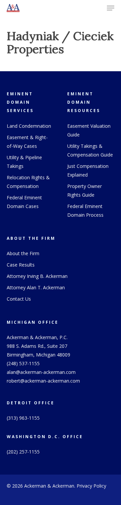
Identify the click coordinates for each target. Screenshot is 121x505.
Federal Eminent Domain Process (85, 210)
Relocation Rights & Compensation (28, 181)
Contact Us (19, 299)
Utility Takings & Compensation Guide (90, 150)
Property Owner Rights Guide (84, 190)
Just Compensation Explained (88, 170)
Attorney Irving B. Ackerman (37, 276)
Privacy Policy (91, 486)
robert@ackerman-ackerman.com (43, 381)
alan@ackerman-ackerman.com (41, 372)
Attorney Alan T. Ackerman (36, 287)
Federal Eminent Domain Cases (24, 201)
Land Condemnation (29, 126)
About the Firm (23, 253)
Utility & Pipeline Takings (24, 161)
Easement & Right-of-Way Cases (27, 141)
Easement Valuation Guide (89, 130)
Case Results (21, 265)
